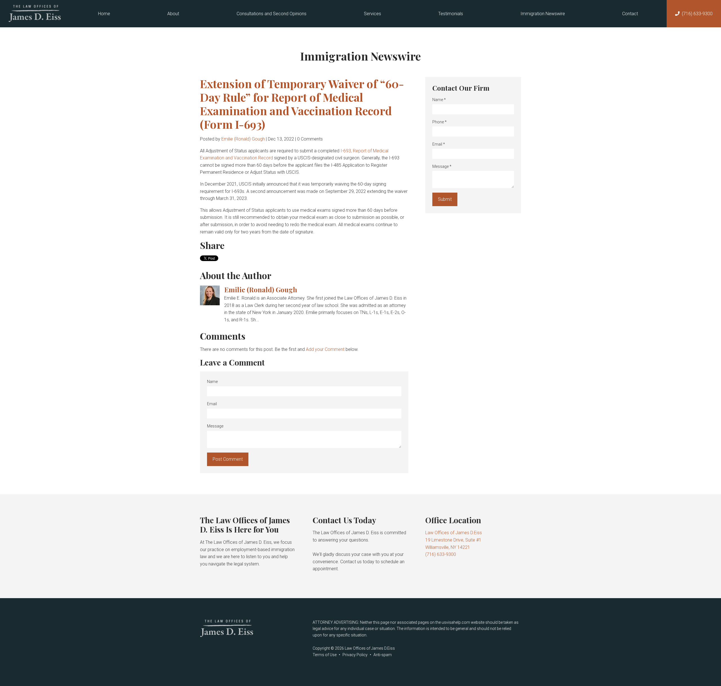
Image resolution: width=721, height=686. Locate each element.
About (173, 13)
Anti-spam (382, 654)
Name (212, 381)
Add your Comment (325, 349)
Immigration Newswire (542, 13)
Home (104, 13)
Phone (439, 122)
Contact (630, 13)
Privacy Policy (355, 654)
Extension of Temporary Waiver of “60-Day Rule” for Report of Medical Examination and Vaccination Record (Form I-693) (302, 104)
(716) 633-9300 (697, 13)
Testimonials (450, 13)
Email (212, 404)
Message (215, 426)
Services (372, 13)
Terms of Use (325, 654)
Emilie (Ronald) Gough (243, 139)
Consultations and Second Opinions (271, 13)
